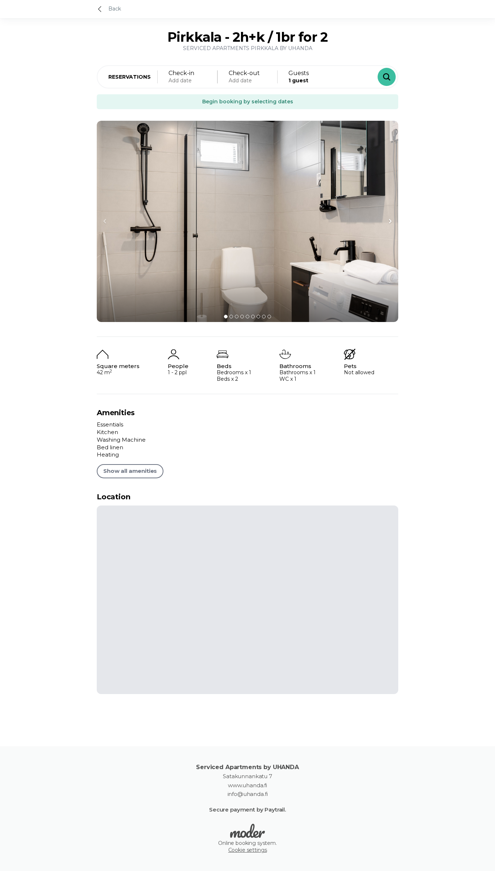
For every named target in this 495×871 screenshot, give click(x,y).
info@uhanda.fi (248, 794)
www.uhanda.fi (247, 785)
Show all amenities (130, 470)
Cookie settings (247, 850)
